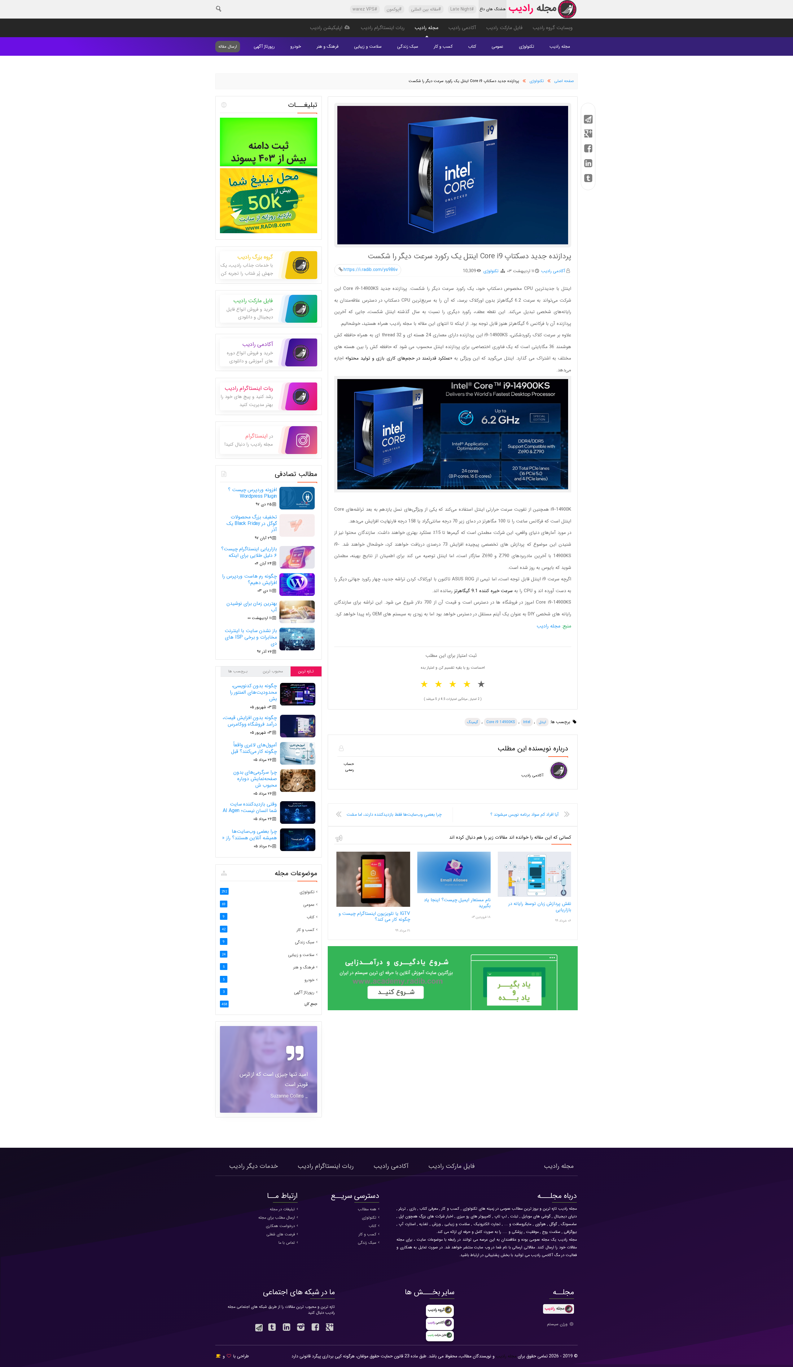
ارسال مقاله (227, 46)
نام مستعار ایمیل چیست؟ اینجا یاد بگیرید (457, 903)
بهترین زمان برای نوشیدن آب (251, 607)
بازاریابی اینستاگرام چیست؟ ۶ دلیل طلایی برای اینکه (249, 552)
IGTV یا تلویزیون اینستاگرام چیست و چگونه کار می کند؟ (374, 917)
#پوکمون (394, 9)
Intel (526, 722)
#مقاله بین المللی (426, 9)
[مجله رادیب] (542, 11)
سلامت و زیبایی (368, 46)
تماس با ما (286, 1243)
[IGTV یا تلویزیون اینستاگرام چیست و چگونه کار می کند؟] (373, 906)
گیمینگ (472, 722)
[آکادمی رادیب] (453, 1009)
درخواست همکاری (280, 1226)
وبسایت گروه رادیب (552, 28)
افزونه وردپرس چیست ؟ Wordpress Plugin (252, 493)
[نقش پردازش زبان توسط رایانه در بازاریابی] (534, 896)
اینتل (542, 722)
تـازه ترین (306, 671)
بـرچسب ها (238, 671)
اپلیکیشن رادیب (327, 28)
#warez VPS (365, 9)
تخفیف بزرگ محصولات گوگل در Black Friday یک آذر (251, 523)
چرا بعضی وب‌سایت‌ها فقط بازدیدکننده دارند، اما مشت (394, 814)
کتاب (472, 46)
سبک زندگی (407, 46)
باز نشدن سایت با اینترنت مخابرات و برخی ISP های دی (251, 637)
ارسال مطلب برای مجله (276, 1218)
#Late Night (462, 9)
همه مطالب (367, 1209)
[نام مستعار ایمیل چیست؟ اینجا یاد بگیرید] (454, 892)
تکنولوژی (526, 46)
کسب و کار (443, 46)
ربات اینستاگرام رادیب (383, 28)
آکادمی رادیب (462, 28)
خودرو (295, 46)
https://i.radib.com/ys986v (371, 269)
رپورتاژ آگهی (264, 46)
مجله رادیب (426, 28)
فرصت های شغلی (280, 1234)
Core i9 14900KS (500, 722)
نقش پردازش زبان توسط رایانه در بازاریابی (539, 907)
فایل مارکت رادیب (504, 28)
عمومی (497, 46)
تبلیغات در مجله (282, 1209)
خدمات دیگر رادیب (253, 1166)
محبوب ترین (273, 671)
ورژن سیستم (558, 1324)
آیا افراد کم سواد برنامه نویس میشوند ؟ (524, 814)
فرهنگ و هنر (328, 46)
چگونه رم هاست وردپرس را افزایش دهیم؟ (249, 579)
